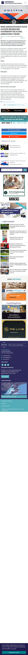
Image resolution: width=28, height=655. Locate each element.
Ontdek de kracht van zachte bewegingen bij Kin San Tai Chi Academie (17, 226)
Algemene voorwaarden (7, 400)
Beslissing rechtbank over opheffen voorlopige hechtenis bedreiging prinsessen (17, 245)
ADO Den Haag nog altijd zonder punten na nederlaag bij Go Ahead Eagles (18, 265)
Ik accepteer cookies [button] (14, 652)
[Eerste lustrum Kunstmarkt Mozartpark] (4, 259)
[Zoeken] (25, 170)
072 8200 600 (6, 355)
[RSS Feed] (8, 364)
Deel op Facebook (15, 130)
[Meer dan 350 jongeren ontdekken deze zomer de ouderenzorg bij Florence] (4, 272)
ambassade (8, 101)
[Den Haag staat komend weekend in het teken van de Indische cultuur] (4, 252)
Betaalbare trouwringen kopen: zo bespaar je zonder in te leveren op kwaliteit (18, 232)
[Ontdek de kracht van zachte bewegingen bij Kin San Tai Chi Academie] (4, 227)
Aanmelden (5, 376)
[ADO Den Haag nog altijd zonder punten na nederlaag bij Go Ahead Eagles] (4, 265)
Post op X (14, 133)
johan (13, 101)
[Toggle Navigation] (25, 3)
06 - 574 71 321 (20, 123)
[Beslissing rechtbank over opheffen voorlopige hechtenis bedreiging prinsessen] (4, 246)
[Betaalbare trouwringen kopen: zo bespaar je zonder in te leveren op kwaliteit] (4, 233)
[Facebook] (2, 364)
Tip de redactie (15, 136)
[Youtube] (5, 364)
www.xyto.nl (6, 359)
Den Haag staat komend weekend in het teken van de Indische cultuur (18, 252)
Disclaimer (4, 403)
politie (3, 101)
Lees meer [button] (13, 648)
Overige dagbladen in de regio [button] (9, 396)
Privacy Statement (5, 405)
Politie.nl (22, 38)
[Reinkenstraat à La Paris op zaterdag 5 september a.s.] (4, 240)
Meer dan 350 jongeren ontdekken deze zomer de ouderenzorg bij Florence (18, 271)
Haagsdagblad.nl (9, 2)
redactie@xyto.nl (7, 357)
